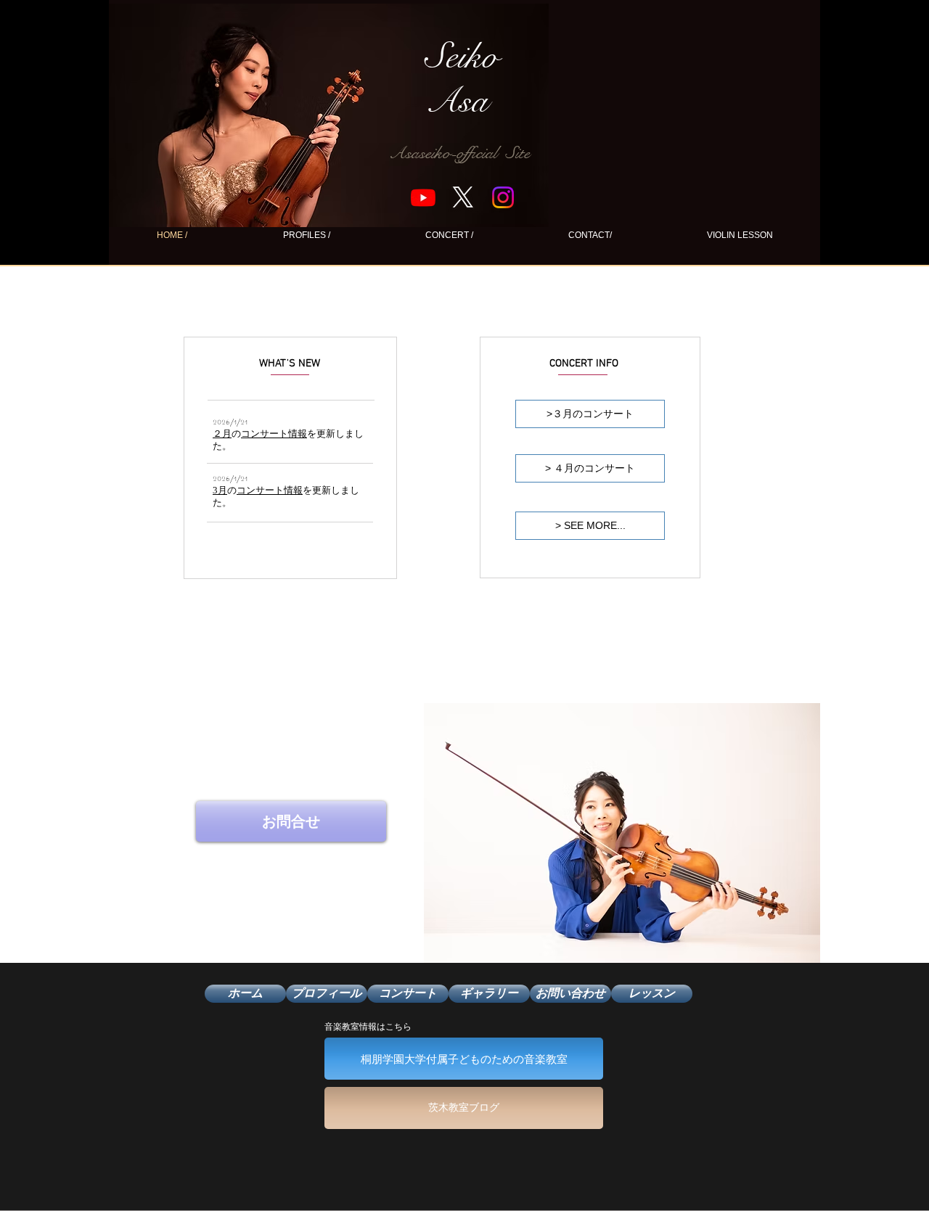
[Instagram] (502, 197)
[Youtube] (423, 197)
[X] (463, 197)
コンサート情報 (274, 433)
